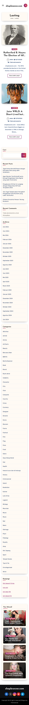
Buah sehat (6, 373)
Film (4, 437)
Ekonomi (5, 424)
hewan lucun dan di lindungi (12, 470)
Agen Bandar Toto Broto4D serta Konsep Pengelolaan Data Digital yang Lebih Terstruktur (13, 178)
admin (11, 59)
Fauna (5, 428)
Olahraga (5, 529)
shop (4, 546)
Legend (5, 500)
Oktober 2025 (7, 256)
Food (4, 449)
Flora (4, 445)
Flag (4, 441)
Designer (5, 411)
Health (5, 466)
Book (4, 365)
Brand (5, 369)
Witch (4, 571)
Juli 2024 (6, 319)
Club (4, 390)
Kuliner (5, 491)
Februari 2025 (7, 290)
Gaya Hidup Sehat (8, 458)
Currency (6, 407)
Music (4, 517)
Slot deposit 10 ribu (8, 583)
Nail (4, 521)
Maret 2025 (6, 286)
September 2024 (8, 311)
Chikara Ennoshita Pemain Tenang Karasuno (13, 200)
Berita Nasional (7, 361)
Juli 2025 (6, 269)
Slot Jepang (6, 550)
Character (6, 382)
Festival (5, 432)
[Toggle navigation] (3, 5)
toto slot (5, 587)
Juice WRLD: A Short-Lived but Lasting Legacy (14, 114)
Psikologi (5, 538)
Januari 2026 (7, 243)
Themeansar (14, 702)
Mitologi (5, 504)
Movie (4, 512)
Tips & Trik (6, 563)
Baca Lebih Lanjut (14, 75)
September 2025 (8, 260)
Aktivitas (5, 331)
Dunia (4, 420)
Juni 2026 (6, 231)
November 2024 (8, 302)
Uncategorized (7, 567)
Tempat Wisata (7, 559)
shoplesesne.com (14, 6)
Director (5, 416)
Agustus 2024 (7, 315)
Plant (4, 534)
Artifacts (6, 344)
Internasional (7, 479)
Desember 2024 (8, 298)
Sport (4, 555)
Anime (5, 340)
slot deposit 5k (7, 596)
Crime (4, 403)
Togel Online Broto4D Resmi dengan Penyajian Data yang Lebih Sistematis (14, 170)
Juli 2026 (6, 227)
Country (5, 399)
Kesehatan (6, 487)
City (4, 386)
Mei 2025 (5, 277)
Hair (4, 462)
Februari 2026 (7, 239)
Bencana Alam (7, 352)
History (14, 49)
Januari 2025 (7, 294)
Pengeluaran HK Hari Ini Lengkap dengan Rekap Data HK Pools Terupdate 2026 (13, 185)
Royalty (5, 542)
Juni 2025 (6, 273)
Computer (6, 394)
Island (5, 483)
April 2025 (6, 281)
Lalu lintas (6, 496)
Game (4, 453)
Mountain (6, 508)
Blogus (23, 700)
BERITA (5, 357)
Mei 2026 (6, 235)
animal (5, 336)
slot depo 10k (7, 592)
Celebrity (14, 108)
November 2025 (8, 252)
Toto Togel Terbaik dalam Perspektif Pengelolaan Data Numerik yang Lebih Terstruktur (14, 193)
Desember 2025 (8, 248)
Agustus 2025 (7, 265)
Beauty (5, 348)
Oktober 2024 (7, 307)
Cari (4, 150)
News (4, 525)
